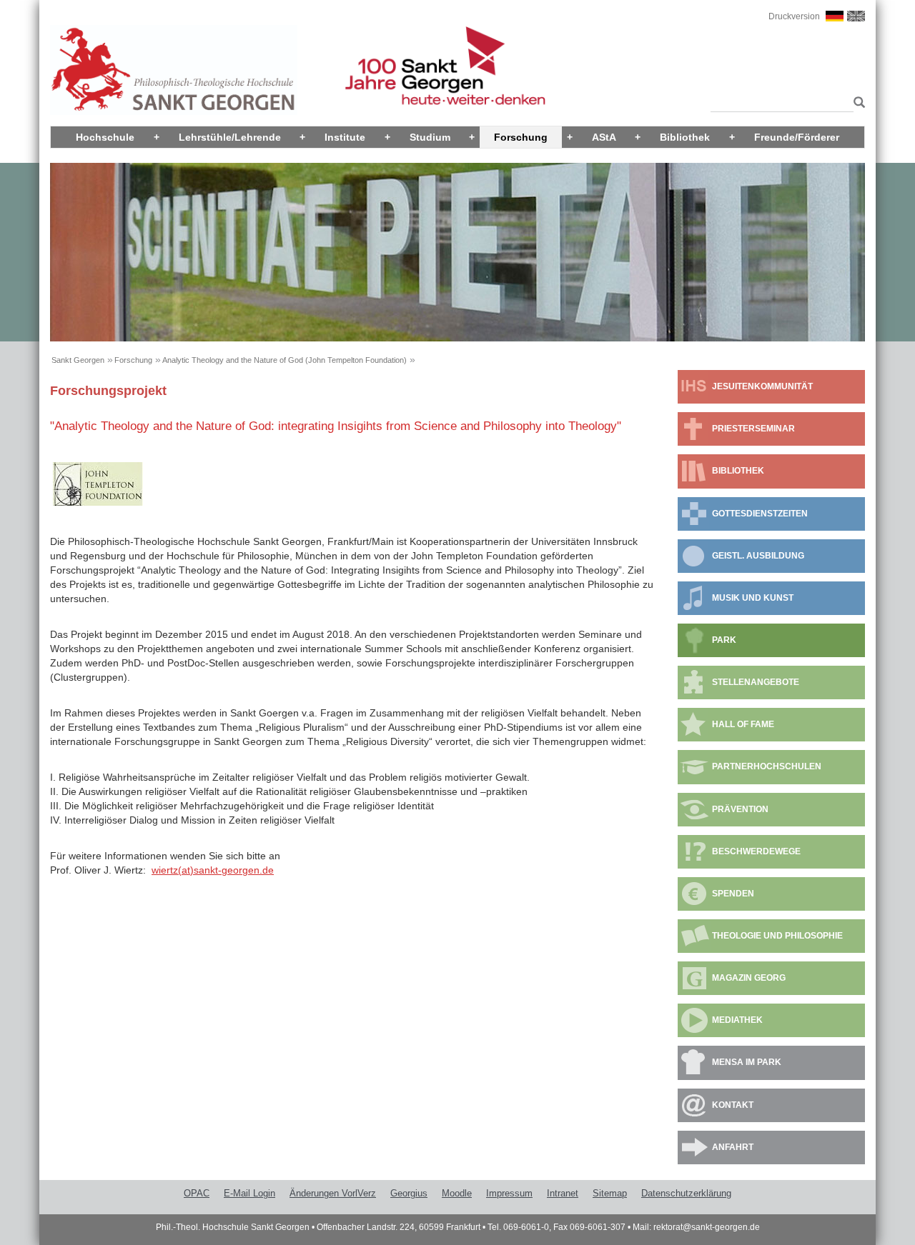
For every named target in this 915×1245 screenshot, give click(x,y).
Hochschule (105, 137)
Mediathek (737, 1020)
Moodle (457, 1193)
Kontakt (732, 1105)
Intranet (562, 1193)
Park (724, 640)
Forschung (521, 137)
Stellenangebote (755, 682)
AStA (604, 137)
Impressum (509, 1193)
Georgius (408, 1193)
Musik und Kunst (752, 598)
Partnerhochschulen (766, 766)
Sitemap (610, 1193)
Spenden (733, 894)
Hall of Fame (743, 724)
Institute (345, 137)
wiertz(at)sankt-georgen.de (213, 870)
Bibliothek (685, 137)
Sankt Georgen (77, 360)
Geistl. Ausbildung (758, 556)
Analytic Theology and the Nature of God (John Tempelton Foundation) (284, 360)
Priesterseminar (753, 429)
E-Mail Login (249, 1193)
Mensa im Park (746, 1062)
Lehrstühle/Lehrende (230, 137)
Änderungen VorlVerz (333, 1193)
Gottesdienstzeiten (760, 514)
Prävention (740, 809)
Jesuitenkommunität (762, 386)
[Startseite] (173, 69)
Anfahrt (732, 1147)
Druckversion (794, 16)
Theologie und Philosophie (777, 936)
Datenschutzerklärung (686, 1193)
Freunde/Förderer (796, 137)
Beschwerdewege (756, 851)
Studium (430, 137)
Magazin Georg (749, 978)
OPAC (196, 1193)
